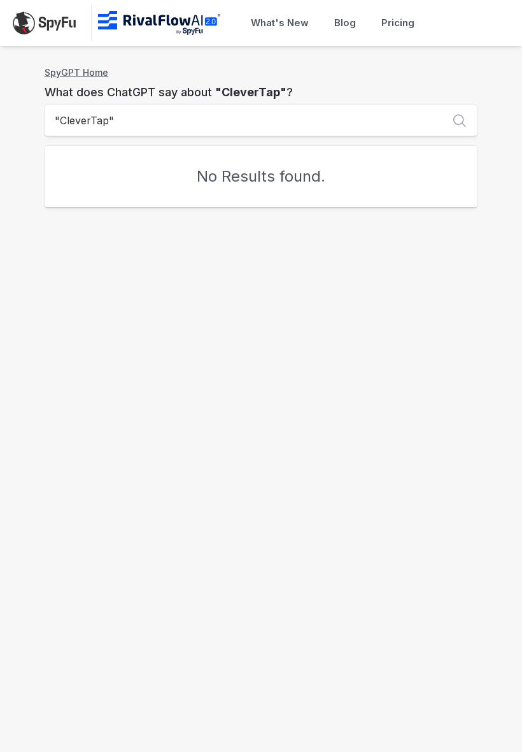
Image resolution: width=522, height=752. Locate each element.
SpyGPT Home (76, 72)
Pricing (397, 23)
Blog (345, 23)
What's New (280, 23)
